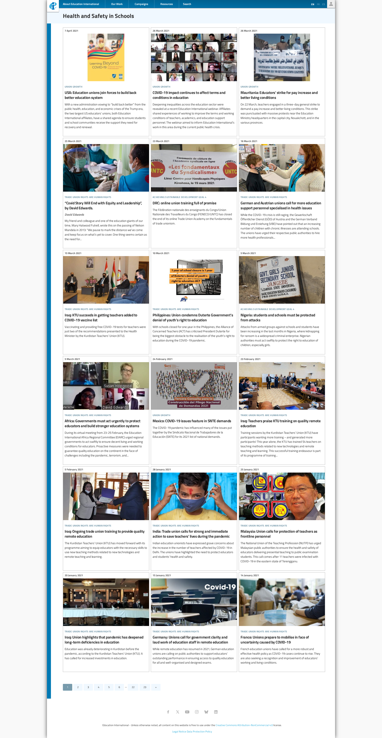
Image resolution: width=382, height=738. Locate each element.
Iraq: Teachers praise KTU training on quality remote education (282, 408)
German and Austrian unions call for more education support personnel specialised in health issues (282, 190)
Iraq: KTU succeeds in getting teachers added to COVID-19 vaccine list (106, 295)
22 (133, 687)
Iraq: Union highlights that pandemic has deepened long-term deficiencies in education (106, 617)
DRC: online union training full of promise (194, 182)
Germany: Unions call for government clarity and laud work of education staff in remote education (194, 619)
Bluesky (206, 712)
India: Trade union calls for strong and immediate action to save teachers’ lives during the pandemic (194, 514)
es (323, 4)
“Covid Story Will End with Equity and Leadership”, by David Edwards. (106, 190)
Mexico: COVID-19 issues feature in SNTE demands (194, 398)
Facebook (168, 712)
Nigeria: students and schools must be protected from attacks (282, 299)
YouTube (187, 712)
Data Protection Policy (199, 731)
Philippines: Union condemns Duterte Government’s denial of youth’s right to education (194, 297)
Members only (331, 4)
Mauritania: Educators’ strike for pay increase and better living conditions (282, 77)
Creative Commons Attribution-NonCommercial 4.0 (244, 725)
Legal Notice (179, 731)
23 (144, 687)
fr (318, 4)
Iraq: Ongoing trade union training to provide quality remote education (106, 514)
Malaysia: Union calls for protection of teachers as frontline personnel (282, 516)
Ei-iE (53, 6)
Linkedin (215, 712)
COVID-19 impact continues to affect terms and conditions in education (194, 79)
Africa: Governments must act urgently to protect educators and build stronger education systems (106, 408)
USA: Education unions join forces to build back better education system (106, 79)
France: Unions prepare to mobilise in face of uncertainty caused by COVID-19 (282, 619)
